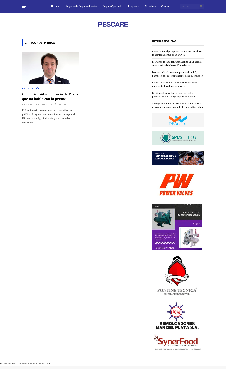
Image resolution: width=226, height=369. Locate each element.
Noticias (56, 6)
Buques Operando (112, 6)
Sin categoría (30, 88)
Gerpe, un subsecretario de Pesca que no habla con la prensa (50, 96)
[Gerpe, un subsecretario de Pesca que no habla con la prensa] (50, 68)
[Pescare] (113, 24)
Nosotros (150, 6)
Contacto (166, 6)
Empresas (133, 6)
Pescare (29, 104)
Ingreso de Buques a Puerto (81, 6)
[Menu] (24, 6)
